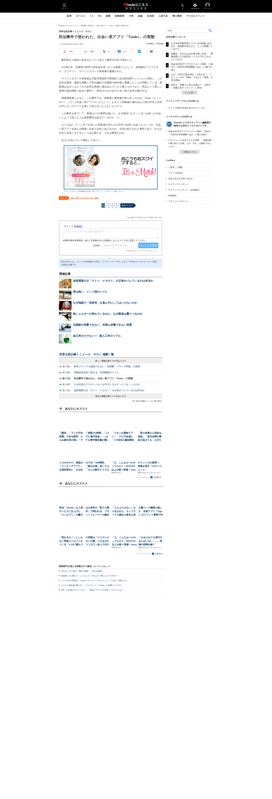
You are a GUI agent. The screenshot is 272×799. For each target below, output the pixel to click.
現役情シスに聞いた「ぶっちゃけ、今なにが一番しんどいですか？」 (90, 576)
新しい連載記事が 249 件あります (110, 361)
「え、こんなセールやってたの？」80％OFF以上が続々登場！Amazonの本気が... (124, 466)
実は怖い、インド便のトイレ (90, 291)
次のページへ (127, 205)
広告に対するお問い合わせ (180, 178)
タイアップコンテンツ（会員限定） (184, 190)
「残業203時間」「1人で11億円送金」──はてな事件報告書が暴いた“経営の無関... (97, 437)
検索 (210, 30)
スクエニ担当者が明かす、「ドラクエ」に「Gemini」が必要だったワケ (91, 585)
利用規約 (172, 195)
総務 (108, 16)
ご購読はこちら (189, 152)
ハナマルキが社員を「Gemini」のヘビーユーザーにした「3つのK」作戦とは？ (94, 580)
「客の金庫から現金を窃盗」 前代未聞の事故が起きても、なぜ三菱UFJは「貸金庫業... (150, 437)
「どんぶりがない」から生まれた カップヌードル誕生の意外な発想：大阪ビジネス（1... (124, 511)
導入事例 (177, 16)
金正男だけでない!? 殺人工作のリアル (97, 335)
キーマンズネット (101, 566)
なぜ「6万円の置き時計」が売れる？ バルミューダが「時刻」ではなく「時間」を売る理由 (192, 77)
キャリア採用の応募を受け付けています (186, 108)
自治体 (150, 16)
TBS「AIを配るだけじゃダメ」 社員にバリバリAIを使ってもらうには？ (92, 590)
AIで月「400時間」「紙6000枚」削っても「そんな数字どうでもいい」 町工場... (97, 466)
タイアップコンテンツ (178, 184)
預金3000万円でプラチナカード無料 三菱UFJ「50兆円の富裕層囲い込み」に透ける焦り (192, 67)
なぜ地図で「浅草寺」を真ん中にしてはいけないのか (105, 302)
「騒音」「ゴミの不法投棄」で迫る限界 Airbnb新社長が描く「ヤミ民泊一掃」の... (71, 437)
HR (99, 16)
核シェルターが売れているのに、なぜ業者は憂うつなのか (108, 313)
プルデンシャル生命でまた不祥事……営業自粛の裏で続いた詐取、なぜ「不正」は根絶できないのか (189, 143)
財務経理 (119, 16)
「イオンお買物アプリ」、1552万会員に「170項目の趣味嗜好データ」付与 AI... (123, 437)
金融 (140, 16)
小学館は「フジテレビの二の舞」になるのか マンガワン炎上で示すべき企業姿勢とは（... (98, 541)
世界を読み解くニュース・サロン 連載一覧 (86, 354)
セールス (80, 16)
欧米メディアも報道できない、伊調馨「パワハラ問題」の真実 (107, 366)
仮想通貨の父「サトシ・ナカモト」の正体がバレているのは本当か (113, 280)
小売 (131, 16)
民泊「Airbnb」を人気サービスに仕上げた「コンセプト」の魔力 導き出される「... (71, 511)
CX (91, 16)
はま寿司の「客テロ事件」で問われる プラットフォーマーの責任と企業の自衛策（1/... (97, 511)
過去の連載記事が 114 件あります (110, 396)
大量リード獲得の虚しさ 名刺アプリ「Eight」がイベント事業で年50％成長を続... (151, 511)
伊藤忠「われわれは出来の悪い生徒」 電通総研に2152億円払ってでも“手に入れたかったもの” (192, 57)
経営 (69, 16)
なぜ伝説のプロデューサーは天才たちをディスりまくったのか (107, 384)
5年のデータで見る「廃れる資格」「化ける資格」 (82, 571)
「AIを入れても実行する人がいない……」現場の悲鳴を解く (150, 541)
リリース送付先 (175, 173)
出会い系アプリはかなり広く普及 (84, 198)
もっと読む (189, 92)
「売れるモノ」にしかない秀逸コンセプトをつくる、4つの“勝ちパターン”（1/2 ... (71, 541)
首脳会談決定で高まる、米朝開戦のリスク (96, 372)
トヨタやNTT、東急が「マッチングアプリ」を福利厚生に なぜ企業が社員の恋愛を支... (71, 466)
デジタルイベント (195, 16)
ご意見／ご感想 (175, 167)
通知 (92, 51)
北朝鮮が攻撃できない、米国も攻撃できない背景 (102, 324)
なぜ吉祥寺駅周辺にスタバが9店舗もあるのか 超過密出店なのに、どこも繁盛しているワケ (192, 46)
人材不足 (163, 16)
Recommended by (143, 477)
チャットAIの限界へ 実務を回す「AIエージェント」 (150, 466)
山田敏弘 (150, 43)
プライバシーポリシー (178, 201)
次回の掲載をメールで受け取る (149, 401)
